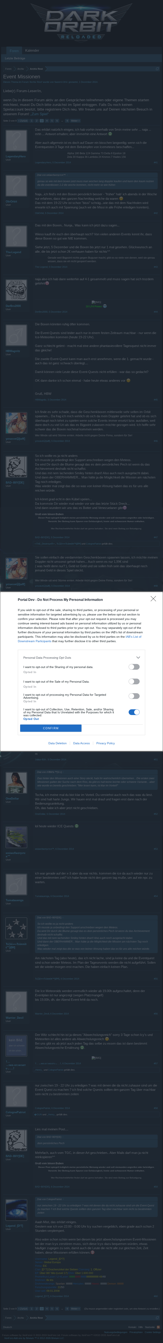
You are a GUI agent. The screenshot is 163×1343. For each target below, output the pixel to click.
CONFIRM (51, 728)
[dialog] (81, 671)
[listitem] (81, 657)
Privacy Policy (105, 743)
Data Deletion (57, 743)
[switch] (134, 667)
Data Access (81, 743)
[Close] (155, 600)
